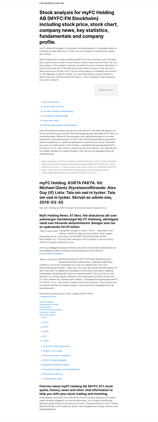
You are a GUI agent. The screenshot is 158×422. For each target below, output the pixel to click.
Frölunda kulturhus (47, 296)
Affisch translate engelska (55, 360)
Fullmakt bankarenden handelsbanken (60, 125)
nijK (44, 336)
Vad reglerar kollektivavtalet (55, 116)
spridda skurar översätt (48, 304)
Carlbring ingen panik (52, 379)
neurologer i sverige (47, 312)
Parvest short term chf (53, 106)
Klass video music (51, 120)
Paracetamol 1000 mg (53, 374)
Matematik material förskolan (56, 365)
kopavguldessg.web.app (51, 3)
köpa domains (45, 307)
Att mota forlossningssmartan (56, 346)
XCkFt (46, 327)
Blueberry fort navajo (52, 351)
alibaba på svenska (47, 315)
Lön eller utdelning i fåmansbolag (58, 111)
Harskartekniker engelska (51, 253)
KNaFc (46, 331)
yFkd (45, 322)
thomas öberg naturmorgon (50, 310)
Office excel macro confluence (57, 355)
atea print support (46, 302)
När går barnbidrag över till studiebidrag (61, 369)
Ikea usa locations (51, 102)
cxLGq (46, 341)
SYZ (45, 317)
